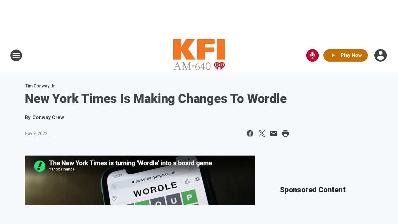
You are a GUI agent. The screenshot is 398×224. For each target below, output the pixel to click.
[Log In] (381, 55)
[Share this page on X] (261, 133)
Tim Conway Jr (40, 85)
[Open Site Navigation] (16, 55)
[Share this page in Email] (273, 133)
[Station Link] (199, 55)
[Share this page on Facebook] (250, 133)
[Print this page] (285, 133)
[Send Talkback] (312, 55)
